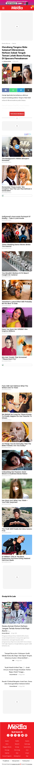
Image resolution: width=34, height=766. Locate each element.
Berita (14, 43)
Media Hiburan (6, 43)
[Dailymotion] (26, 735)
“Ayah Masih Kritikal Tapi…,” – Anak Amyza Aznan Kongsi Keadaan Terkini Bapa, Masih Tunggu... (17, 669)
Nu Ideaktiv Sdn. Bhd (16, 764)
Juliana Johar (7, 61)
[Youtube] (22, 735)
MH (13, 660)
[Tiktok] (19, 735)
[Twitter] (15, 735)
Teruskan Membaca (17, 114)
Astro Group (29, 764)
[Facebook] (8, 735)
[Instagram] (11, 735)
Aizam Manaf (6, 633)
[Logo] (17, 7)
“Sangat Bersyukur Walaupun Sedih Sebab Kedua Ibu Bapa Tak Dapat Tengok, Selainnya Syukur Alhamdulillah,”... (17, 655)
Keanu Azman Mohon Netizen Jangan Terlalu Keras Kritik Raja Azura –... (15, 628)
